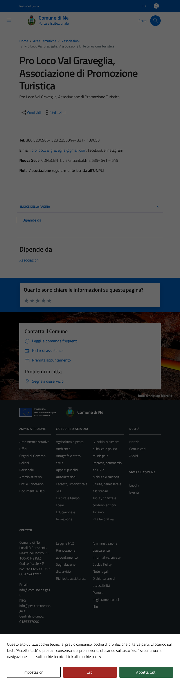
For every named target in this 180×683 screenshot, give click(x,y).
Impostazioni (33, 672)
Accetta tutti (146, 672)
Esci (90, 672)
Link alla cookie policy (83, 656)
